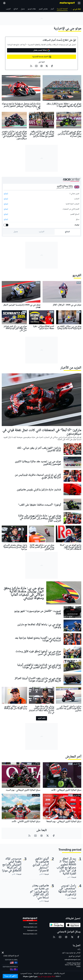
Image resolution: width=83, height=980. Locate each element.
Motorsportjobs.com (30, 927)
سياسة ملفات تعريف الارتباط (43, 973)
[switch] (6, 225)
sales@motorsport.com (72, 959)
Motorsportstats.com (30, 933)
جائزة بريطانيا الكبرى (65, 186)
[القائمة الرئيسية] (79, 3)
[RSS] (31, 66)
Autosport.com (32, 930)
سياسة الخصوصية (26, 973)
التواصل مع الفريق (74, 956)
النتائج (6, 193)
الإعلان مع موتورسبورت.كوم (71, 952)
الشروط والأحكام (59, 973)
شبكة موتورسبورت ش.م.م (46, 976)
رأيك (78, 949)
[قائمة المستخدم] (4, 3)
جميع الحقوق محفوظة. (30, 976)
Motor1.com (33, 923)
